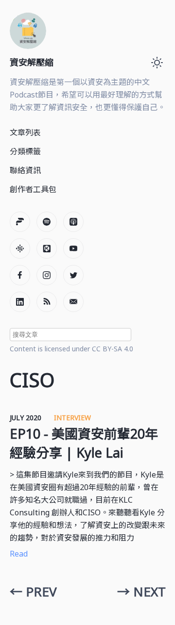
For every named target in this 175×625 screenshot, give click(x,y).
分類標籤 (25, 151)
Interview (72, 417)
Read (19, 553)
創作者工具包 (33, 189)
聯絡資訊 (25, 170)
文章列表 (25, 132)
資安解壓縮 (31, 62)
